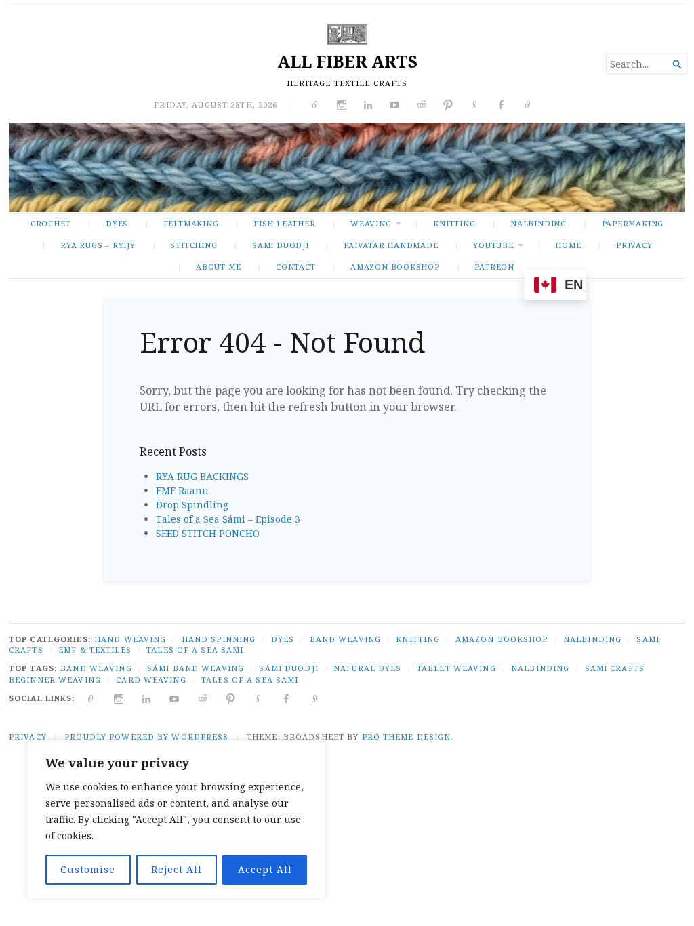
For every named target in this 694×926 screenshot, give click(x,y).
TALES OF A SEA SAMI (194, 650)
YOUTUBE (493, 245)
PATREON (494, 267)
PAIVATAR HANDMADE (391, 245)
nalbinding (540, 668)
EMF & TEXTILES (94, 650)
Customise (87, 869)
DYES (117, 223)
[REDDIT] (203, 698)
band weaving (95, 668)
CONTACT (296, 267)
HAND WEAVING (130, 639)
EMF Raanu (182, 490)
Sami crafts (615, 668)
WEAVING (371, 223)
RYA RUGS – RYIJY (98, 245)
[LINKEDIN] (147, 698)
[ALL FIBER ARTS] (347, 167)
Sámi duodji (288, 668)
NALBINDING (538, 223)
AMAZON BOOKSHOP (395, 267)
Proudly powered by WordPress (146, 736)
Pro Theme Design (406, 736)
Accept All (265, 869)
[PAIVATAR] (315, 698)
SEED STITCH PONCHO (208, 533)
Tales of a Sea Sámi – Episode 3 (228, 518)
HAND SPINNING (219, 639)
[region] (176, 819)
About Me (218, 267)
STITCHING (193, 245)
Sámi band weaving (195, 668)
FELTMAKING (191, 223)
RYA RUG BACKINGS (202, 476)
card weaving (151, 680)
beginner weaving (55, 680)
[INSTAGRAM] (119, 698)
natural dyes (367, 668)
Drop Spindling (192, 504)
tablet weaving (456, 668)
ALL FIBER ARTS (347, 61)
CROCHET (50, 223)
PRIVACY (634, 245)
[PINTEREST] (231, 698)
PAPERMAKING (633, 223)
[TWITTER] (91, 698)
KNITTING (454, 223)
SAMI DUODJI (280, 245)
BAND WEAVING (345, 639)
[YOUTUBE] (174, 698)
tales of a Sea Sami (249, 680)
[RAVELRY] (258, 698)
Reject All (176, 869)
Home (568, 245)
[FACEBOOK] (286, 698)
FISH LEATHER (284, 223)
